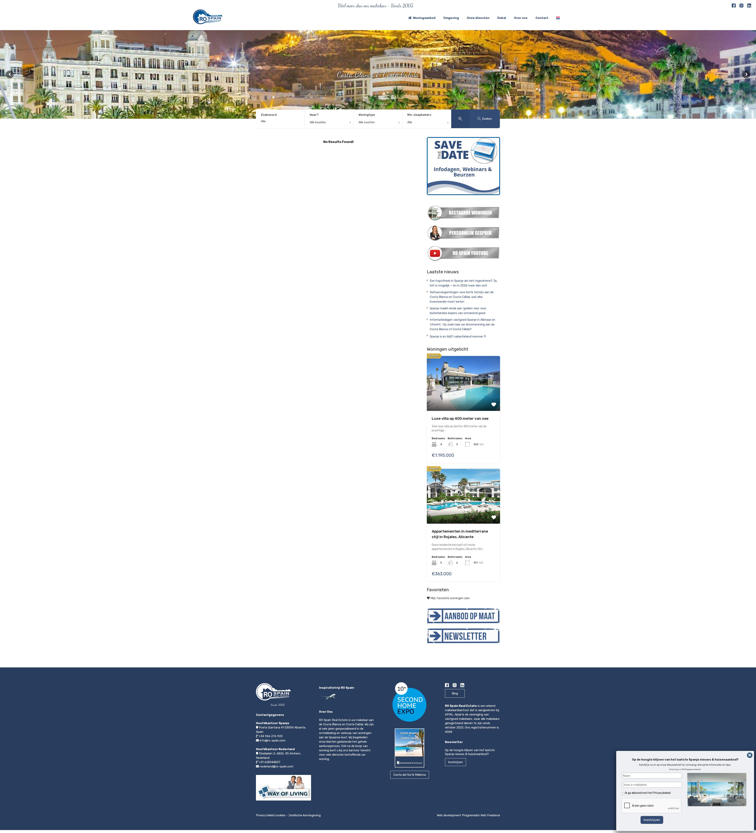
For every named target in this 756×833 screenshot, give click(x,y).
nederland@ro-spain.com (276, 766)
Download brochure (410, 763)
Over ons (521, 18)
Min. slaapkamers (419, 115)
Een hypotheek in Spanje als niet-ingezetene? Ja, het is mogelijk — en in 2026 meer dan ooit (463, 283)
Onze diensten (478, 18)
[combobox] (329, 123)
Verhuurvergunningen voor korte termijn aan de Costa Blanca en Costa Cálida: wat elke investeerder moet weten (462, 296)
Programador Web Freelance (481, 815)
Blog (455, 693)
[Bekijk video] (283, 800)
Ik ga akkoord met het (648, 793)
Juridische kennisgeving (304, 815)
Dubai (501, 18)
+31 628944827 (269, 762)
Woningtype (367, 115)
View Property (463, 381)
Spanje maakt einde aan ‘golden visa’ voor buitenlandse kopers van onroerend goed (458, 311)
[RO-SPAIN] (207, 22)
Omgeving (451, 18)
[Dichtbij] (749, 755)
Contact (542, 18)
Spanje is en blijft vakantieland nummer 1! (458, 336)
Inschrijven (455, 762)
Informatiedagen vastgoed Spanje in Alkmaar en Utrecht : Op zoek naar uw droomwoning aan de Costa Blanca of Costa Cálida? (462, 324)
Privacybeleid (662, 793)
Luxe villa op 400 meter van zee (460, 418)
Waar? (314, 115)
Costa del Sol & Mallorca (409, 774)
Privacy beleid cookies (270, 815)
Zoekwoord (269, 115)
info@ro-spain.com (272, 740)
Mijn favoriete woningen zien (450, 598)
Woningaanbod (424, 18)
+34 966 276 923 (271, 736)
